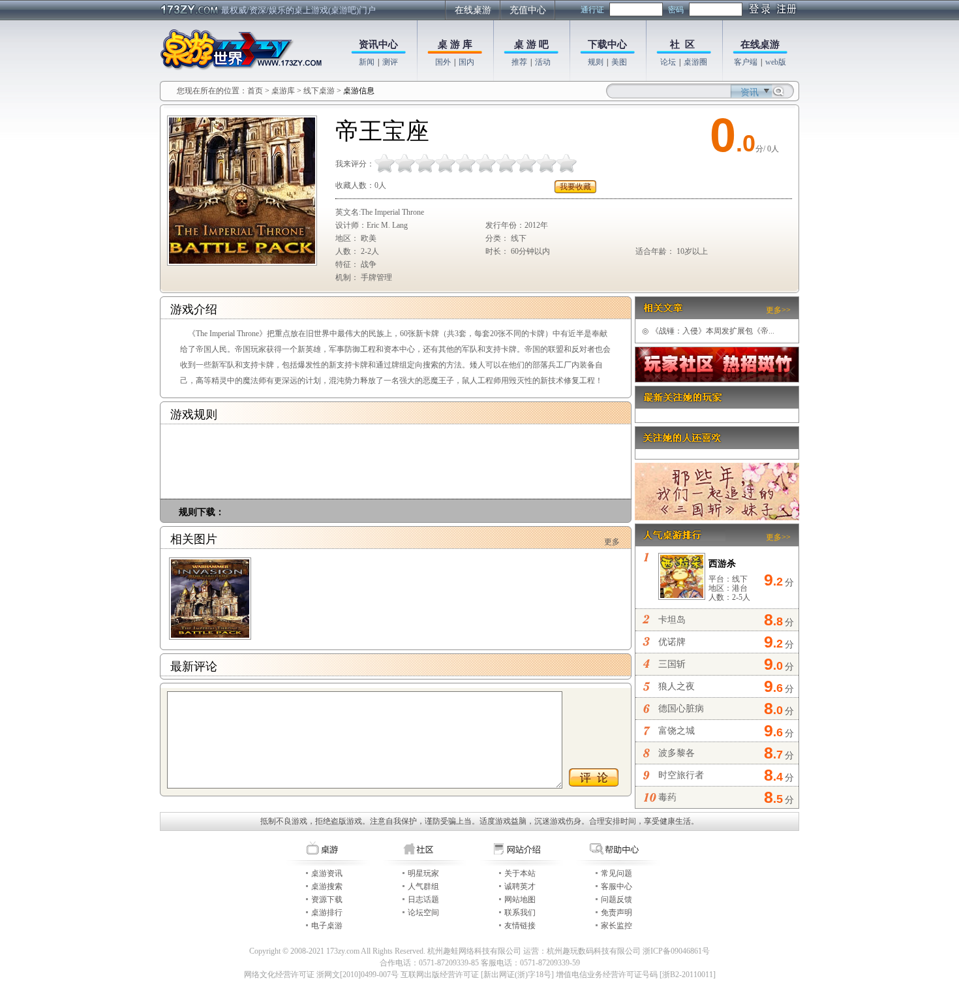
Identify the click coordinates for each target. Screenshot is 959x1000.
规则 (595, 62)
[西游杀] (681, 595)
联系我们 (520, 912)
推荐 (519, 62)
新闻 (366, 62)
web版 (775, 62)
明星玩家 (423, 873)
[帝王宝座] (210, 598)
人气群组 (423, 886)
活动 (543, 62)
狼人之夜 (676, 686)
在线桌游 (473, 10)
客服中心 (616, 886)
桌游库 (284, 90)
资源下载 (326, 899)
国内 (466, 62)
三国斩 (672, 664)
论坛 (668, 62)
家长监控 (616, 925)
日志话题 (423, 899)
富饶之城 (676, 731)
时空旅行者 (681, 775)
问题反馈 (616, 899)
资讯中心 (378, 44)
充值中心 (528, 10)
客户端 (745, 62)
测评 (390, 62)
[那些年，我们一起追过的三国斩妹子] (717, 517)
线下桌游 (319, 90)
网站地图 (520, 899)
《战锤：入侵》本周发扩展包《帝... (708, 331)
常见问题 (616, 873)
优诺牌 (672, 642)
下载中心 (607, 44)
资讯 (749, 92)
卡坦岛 (672, 620)
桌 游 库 (455, 44)
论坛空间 (423, 912)
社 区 (682, 44)
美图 (619, 62)
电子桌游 (326, 925)
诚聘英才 (520, 886)
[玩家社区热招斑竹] (717, 379)
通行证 (592, 9)
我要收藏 (575, 186)
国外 (443, 62)
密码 (676, 9)
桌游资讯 (326, 873)
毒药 (667, 797)
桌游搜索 (326, 886)
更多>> (778, 310)
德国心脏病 (681, 708)
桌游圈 (695, 62)
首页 (255, 90)
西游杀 (722, 564)
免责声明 (616, 912)
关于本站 (520, 873)
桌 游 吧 (531, 44)
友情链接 (520, 925)
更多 (612, 541)
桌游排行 (326, 912)
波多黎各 (676, 753)
